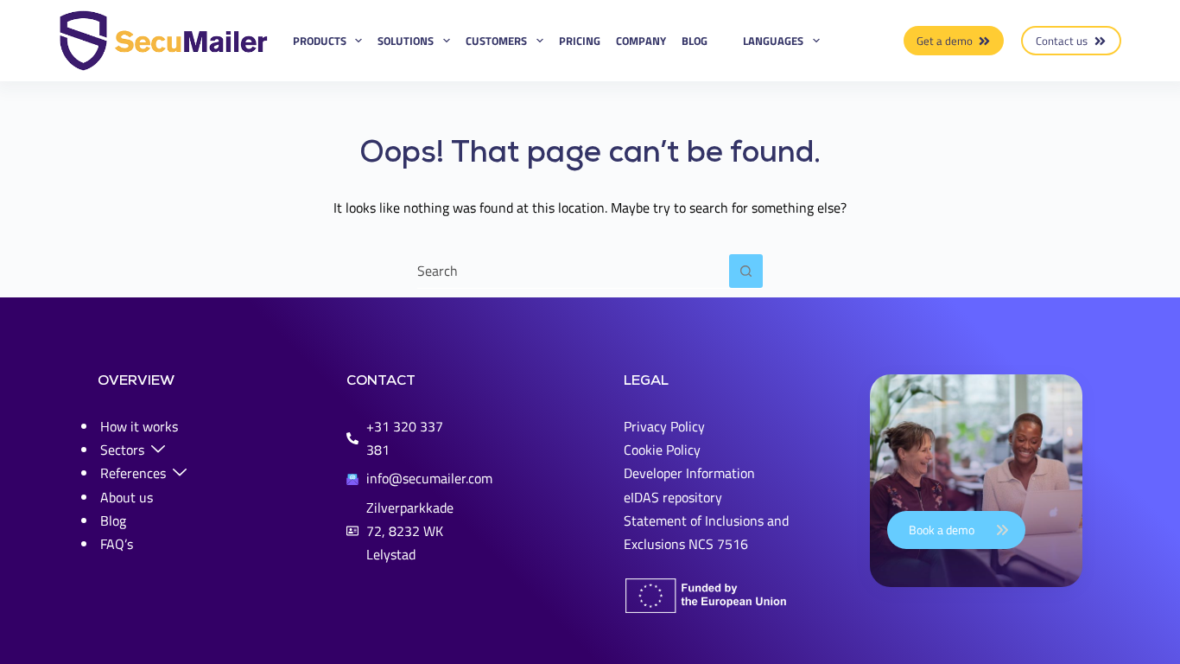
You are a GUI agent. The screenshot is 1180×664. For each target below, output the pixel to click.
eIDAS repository (673, 497)
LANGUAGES (773, 40)
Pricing (579, 40)
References (133, 473)
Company (641, 40)
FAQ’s (116, 543)
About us (126, 497)
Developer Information (689, 473)
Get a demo (945, 40)
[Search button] (746, 271)
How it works (139, 426)
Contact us (1062, 40)
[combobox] (573, 270)
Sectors (122, 449)
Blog (694, 40)
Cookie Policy (662, 449)
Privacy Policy (664, 426)
